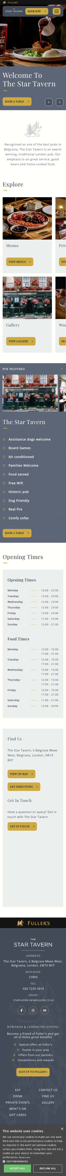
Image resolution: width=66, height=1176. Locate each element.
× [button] (62, 1129)
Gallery (48, 1102)
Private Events (18, 1102)
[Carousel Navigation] (54, 102)
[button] (33, 1161)
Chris (33, 977)
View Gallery (18, 341)
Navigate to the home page (13, 11)
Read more (24, 1157)
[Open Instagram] (33, 1010)
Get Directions (21, 786)
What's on (17, 1109)
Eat (18, 1090)
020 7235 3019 (33, 988)
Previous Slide (48, 102)
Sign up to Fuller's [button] (33, 1071)
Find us (48, 1096)
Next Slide (59, 102)
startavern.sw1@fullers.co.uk (33, 1000)
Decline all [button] (48, 1168)
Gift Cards (17, 1115)
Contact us (48, 1090)
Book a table (14, 533)
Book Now (34, 11)
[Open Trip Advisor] (45, 1010)
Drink (18, 1096)
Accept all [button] (17, 1168)
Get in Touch (20, 826)
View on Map (19, 774)
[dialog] (33, 1150)
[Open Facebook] (21, 1010)
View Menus (17, 261)
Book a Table (14, 101)
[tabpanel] (33, 453)
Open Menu (57, 11)
